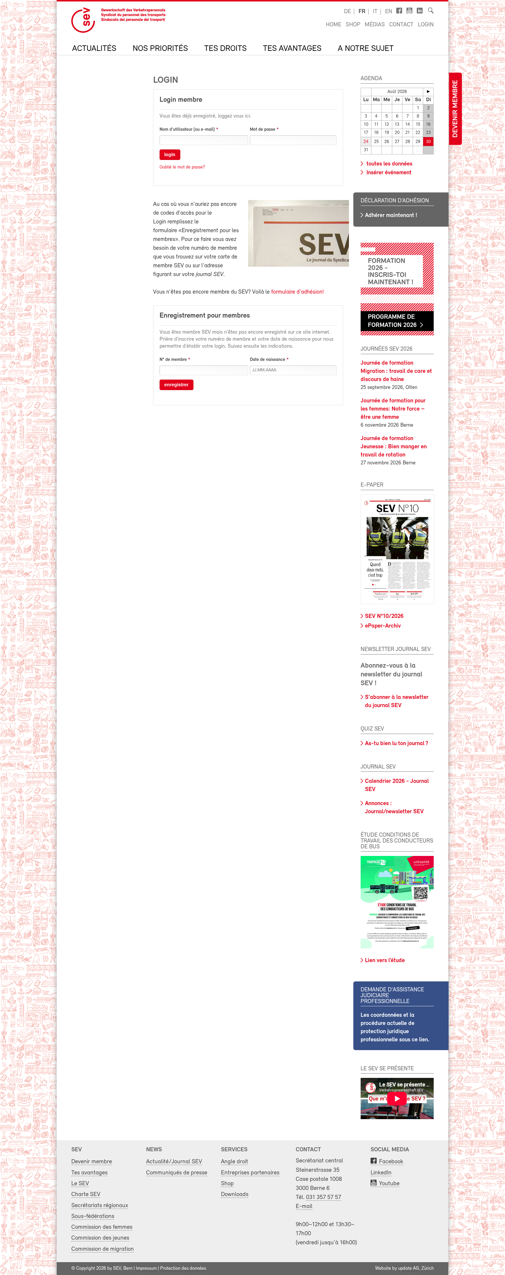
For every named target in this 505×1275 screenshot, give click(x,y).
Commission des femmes (101, 1227)
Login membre (181, 100)
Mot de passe (262, 129)
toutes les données (388, 164)
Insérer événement (388, 173)
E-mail (304, 1206)
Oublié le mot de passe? (182, 167)
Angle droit (234, 1162)
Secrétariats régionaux (99, 1205)
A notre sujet (366, 49)
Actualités (94, 49)
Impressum (146, 1268)
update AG (408, 1268)
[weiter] (428, 91)
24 (366, 142)
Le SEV (80, 1184)
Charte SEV (85, 1194)
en (388, 12)
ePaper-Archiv (383, 626)
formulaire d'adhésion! (297, 292)
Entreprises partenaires (250, 1173)
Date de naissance (267, 359)
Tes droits (225, 49)
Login (426, 25)
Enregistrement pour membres (205, 315)
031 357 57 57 (323, 1197)
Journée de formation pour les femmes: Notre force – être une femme (393, 409)
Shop (353, 25)
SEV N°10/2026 (384, 616)
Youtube (389, 1184)
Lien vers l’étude (385, 961)
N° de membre (173, 359)
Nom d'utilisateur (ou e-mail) (187, 129)
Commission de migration (102, 1249)
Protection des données (183, 1268)
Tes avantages (292, 49)
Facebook (391, 1162)
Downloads (234, 1194)
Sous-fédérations (92, 1216)
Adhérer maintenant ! (391, 215)
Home (333, 25)
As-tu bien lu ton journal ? (396, 744)
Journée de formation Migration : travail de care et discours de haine (396, 371)
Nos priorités (160, 49)
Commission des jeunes (100, 1238)
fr (362, 12)
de (347, 12)
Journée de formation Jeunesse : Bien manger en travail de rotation (394, 447)
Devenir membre (455, 109)
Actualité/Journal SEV (174, 1162)
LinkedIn (381, 1173)
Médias (375, 25)
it (375, 12)
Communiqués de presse (176, 1173)
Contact (401, 25)
